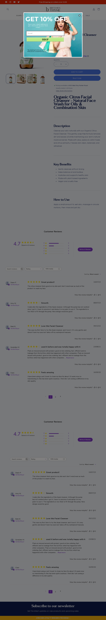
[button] (79, 15)
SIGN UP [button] (45, 39)
